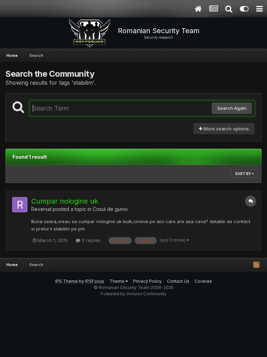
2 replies (90, 240)
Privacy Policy (147, 281)
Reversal (41, 209)
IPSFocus (94, 281)
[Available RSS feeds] (256, 264)
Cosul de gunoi (110, 209)
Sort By (243, 174)
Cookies (203, 281)
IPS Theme (66, 281)
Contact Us (178, 281)
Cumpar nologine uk (64, 201)
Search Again (231, 108)
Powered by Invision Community (133, 293)
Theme (118, 281)
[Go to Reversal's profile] (19, 204)
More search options (225, 128)
